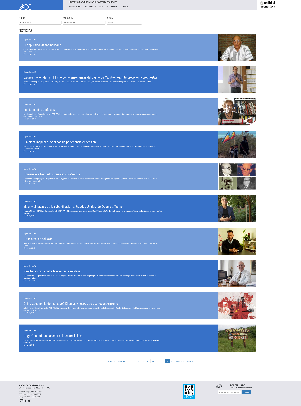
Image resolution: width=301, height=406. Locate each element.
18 (138, 361)
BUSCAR (114, 7)
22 (158, 361)
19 (143, 361)
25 (172, 361)
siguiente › (180, 361)
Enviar (247, 392)
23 (163, 361)
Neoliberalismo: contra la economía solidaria (52, 271)
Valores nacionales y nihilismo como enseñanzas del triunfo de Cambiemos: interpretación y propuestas (90, 77)
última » (190, 361)
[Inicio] (31, 5)
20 (148, 361)
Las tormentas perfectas (39, 109)
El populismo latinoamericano (42, 45)
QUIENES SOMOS (75, 7)
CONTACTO (125, 7)
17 (134, 361)
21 (153, 361)
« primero (111, 361)
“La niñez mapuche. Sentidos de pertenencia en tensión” (60, 142)
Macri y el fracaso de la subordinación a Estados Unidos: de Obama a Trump (73, 206)
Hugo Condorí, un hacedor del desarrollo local (53, 336)
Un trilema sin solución (38, 239)
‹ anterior (121, 361)
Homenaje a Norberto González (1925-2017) (52, 174)
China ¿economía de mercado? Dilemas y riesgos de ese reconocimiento (71, 303)
